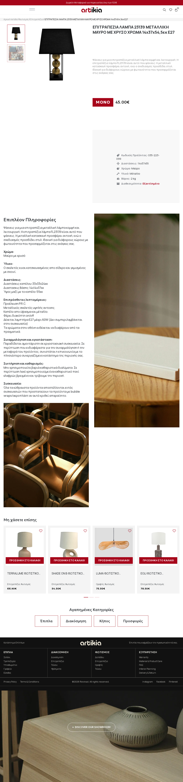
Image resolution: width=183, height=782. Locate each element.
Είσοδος (7, 672)
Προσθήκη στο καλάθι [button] (24, 560)
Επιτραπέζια (36, 19)
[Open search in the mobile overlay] (165, 9)
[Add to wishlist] (40, 530)
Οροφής (100, 584)
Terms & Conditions (29, 681)
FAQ (141, 664)
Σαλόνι (7, 657)
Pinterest (173, 681)
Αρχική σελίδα (10, 19)
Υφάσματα (56, 668)
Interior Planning (147, 668)
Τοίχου (54, 664)
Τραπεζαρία (10, 661)
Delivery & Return (147, 672)
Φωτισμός (24, 19)
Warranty (143, 657)
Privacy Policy (10, 681)
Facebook (160, 681)
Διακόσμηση (57, 657)
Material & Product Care (150, 661)
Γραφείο (8, 668)
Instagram (147, 681)
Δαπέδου (99, 657)
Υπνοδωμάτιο (10, 664)
